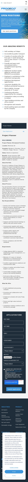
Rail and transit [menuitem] (5, 422)
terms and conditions (13, 371)
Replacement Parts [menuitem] (21, 427)
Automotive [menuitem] (4, 412)
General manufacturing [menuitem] (5, 416)
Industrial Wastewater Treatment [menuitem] (19, 420)
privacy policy (18, 370)
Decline (14, 475)
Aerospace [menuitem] (4, 410)
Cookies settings (14, 467)
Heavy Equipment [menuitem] (6, 419)
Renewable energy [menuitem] (6, 425)
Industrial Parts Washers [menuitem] (20, 410)
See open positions (9, 31)
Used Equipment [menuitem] (20, 424)
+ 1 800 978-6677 (7, 3)
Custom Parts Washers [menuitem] (19, 414)
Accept (14, 471)
